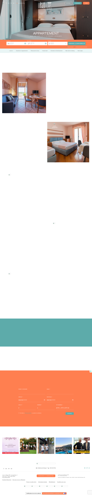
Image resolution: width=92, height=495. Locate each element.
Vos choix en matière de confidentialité (52, 493)
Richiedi (69, 413)
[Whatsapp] (89, 468)
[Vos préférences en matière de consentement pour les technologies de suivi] (91, 371)
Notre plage (80, 50)
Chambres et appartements (22, 50)
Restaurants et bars (35, 50)
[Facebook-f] (87, 468)
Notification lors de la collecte (33, 493)
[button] (16, 43)
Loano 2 (11, 50)
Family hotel (45, 50)
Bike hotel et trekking (70, 50)
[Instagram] (84, 468)
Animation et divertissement (56, 50)
